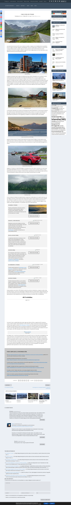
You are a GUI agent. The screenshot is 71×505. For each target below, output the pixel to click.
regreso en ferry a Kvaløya (13, 260)
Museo (58, 122)
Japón (57, 121)
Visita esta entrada (34, 216)
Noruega (29, 16)
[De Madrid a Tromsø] (38, 213)
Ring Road (55, 131)
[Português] (63, 13)
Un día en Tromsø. (9, 456)
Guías (35, 5)
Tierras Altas (62, 132)
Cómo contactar (20, 1)
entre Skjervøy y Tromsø (24, 325)
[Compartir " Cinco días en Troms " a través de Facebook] (19, 380)
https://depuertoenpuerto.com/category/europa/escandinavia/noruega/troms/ (23, 359)
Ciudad (55, 108)
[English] (56, 13)
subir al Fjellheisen (22, 284)
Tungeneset (10, 259)
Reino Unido (58, 130)
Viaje (60, 134)
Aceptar (46, 503)
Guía (62, 113)
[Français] (57, 13)
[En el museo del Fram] (33, 396)
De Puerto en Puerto (9, 5)
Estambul (61, 109)
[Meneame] (1, 29)
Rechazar (52, 503)
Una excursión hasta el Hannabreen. (12, 466)
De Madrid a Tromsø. (9, 453)
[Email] (1, 33)
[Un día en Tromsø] (38, 277)
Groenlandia (58, 113)
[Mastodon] (1, 21)
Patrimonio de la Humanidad (58, 127)
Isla (63, 117)
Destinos (23, 5)
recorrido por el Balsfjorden (20, 271)
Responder (42, 419)
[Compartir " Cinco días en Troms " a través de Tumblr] (23, 380)
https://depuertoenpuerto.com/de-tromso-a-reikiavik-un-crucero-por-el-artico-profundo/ (25, 354)
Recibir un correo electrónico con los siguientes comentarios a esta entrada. (19, 495)
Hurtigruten (54, 115)
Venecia (57, 134)
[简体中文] (54, 13)
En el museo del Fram (33, 400)
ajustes (40, 503)
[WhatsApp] (1, 27)
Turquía (53, 134)
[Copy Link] (1, 35)
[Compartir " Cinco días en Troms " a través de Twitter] (21, 380)
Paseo (54, 127)
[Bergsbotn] (38, 249)
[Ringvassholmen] (38, 234)
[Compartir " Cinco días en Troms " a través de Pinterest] (25, 380)
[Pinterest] (1, 17)
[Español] (65, 13)
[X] (1, 13)
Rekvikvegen (10, 229)
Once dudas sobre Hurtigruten (43, 401)
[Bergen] (11, 396)
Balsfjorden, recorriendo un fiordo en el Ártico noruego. (16, 475)
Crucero (60, 108)
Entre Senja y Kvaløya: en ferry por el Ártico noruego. (15, 469)
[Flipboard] (1, 23)
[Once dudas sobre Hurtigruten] (44, 396)
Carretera (61, 105)
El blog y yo (7, 1)
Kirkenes (19, 400)
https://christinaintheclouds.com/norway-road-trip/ (17, 375)
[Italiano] (62, 13)
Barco (57, 105)
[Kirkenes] (22, 396)
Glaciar (63, 112)
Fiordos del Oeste (57, 112)
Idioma (45, 1)
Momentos (61, 121)
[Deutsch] (59, 13)
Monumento (54, 122)
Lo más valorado (13, 1)
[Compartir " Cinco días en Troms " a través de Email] (26, 380)
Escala (57, 109)
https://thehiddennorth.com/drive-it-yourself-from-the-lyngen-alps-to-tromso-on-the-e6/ (25, 367)
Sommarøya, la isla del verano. (11, 459)
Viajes (32, 5)
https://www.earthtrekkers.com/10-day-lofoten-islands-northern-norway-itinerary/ (24, 371)
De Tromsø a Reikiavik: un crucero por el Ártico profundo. (16, 462)
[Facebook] (1, 11)
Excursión (55, 111)
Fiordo (61, 111)
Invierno (56, 117)
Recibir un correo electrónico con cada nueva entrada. (15, 497)
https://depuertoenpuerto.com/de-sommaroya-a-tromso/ (22, 426)
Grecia (53, 113)
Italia (53, 121)
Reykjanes (63, 130)
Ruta (60, 131)
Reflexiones (54, 130)
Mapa (28, 5)
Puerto (62, 128)
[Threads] (1, 25)
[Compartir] (1, 36)
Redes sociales (26, 1)
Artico (54, 105)
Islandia (59, 119)
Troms (33, 16)
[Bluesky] (1, 15)
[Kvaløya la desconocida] (38, 220)
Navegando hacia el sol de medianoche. (13, 472)
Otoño (61, 125)
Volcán (63, 134)
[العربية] (52, 13)
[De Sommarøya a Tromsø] (38, 264)
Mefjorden (17, 259)
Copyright (41, 1)
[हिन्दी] (60, 13)
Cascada (61, 106)
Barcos (17, 5)
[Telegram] (1, 19)
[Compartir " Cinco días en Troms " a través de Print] (28, 380)
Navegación (56, 124)
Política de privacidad (34, 1)
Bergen (7, 400)
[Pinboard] (1, 31)
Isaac (21, 16)
